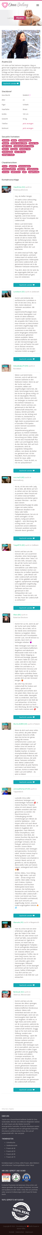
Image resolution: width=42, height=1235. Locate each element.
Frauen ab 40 (10, 1148)
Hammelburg (18, 480)
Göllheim (35, 545)
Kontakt (11, 1232)
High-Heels (7, 146)
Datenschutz (20, 1232)
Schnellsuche (10, 1143)
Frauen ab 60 (10, 1154)
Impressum (29, 1232)
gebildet (13, 166)
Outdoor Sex (25, 149)
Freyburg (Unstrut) (20, 190)
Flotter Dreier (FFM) (18, 143)
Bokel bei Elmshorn (20, 617)
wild (24, 172)
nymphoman (33, 169)
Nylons (5, 149)
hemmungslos (24, 166)
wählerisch (15, 172)
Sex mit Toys (20, 152)
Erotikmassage (25, 140)
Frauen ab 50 (10, 1151)
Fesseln (5, 143)
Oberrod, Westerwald (21, 994)
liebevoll (21, 169)
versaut (6, 172)
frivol (5, 166)
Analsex (6, 140)
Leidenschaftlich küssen (23, 146)
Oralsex (14, 149)
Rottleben (17, 368)
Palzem (37, 724)
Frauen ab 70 (10, 1157)
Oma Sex (5, 1109)
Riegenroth (35, 922)
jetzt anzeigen (28, 123)
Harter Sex (33, 143)
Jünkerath (35, 291)
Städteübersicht (11, 1145)
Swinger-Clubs (8, 155)
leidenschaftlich (9, 169)
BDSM (14, 140)
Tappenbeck (18, 791)
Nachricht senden (10, 83)
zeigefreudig (34, 172)
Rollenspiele (7, 152)
